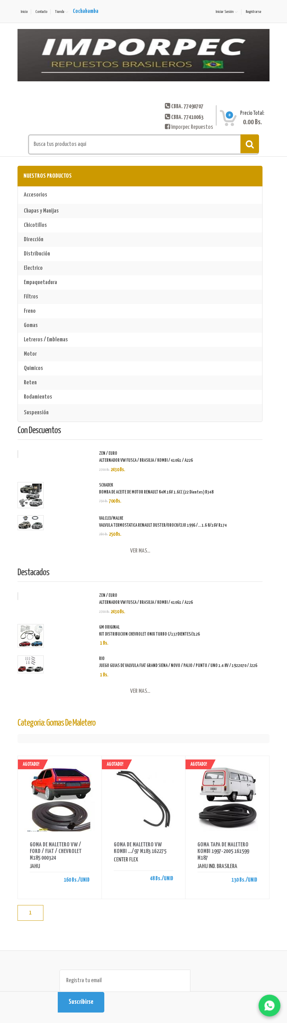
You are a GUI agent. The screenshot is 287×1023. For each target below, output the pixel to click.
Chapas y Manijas (41, 211)
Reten (30, 383)
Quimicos (33, 368)
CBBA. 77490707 (187, 107)
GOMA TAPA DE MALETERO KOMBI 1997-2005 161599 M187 (223, 851)
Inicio (24, 12)
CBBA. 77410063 (187, 117)
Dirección (33, 240)
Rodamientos (38, 397)
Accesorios (35, 195)
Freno (30, 311)
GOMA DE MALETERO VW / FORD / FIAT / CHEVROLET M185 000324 (56, 851)
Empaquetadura (40, 283)
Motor (30, 354)
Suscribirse (81, 1002)
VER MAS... (140, 551)
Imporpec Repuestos (191, 127)
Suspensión (36, 413)
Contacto (41, 12)
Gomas (31, 325)
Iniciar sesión (224, 12)
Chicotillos (35, 225)
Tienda (59, 12)
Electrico (33, 268)
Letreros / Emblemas (46, 340)
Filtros (31, 297)
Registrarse (253, 12)
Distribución (37, 254)
